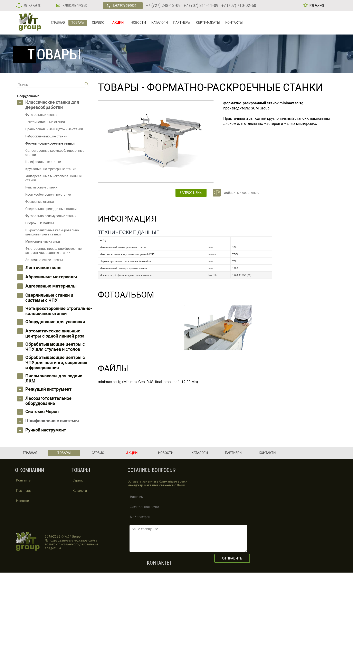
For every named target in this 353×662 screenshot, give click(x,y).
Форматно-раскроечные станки (235, 87)
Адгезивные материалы (51, 286)
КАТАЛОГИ (159, 23)
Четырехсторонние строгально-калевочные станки (58, 311)
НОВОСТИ (138, 23)
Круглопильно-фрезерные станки (50, 169)
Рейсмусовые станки (41, 187)
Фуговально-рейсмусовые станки (50, 216)
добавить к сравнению (241, 193)
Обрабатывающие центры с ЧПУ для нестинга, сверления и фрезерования (56, 362)
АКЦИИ (118, 23)
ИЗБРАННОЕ (316, 5)
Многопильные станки (42, 241)
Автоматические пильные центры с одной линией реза (55, 333)
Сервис (78, 480)
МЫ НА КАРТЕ (31, 5)
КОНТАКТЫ (234, 23)
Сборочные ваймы (39, 223)
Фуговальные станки (41, 115)
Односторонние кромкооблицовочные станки (54, 153)
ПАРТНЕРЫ (182, 23)
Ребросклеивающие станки (46, 136)
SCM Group (260, 108)
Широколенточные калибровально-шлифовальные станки (52, 232)
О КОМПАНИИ (29, 470)
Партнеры (23, 491)
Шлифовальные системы (52, 420)
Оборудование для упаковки (55, 321)
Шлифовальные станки (43, 162)
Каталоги (80, 491)
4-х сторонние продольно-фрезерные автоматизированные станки (53, 251)
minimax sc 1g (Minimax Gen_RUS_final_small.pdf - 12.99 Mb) (148, 382)
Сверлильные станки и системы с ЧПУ (49, 298)
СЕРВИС (98, 23)
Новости (22, 501)
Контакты (23, 480)
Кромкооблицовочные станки (48, 194)
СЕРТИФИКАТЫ (208, 23)
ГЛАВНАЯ (58, 23)
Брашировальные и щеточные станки (54, 129)
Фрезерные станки (39, 202)
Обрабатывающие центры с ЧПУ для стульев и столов (55, 347)
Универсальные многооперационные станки (53, 178)
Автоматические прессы (44, 260)
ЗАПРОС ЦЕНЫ (191, 193)
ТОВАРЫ (78, 23)
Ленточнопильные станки (45, 122)
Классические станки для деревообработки (52, 105)
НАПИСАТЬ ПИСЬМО (74, 5)
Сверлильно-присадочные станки (51, 209)
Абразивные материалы (51, 276)
